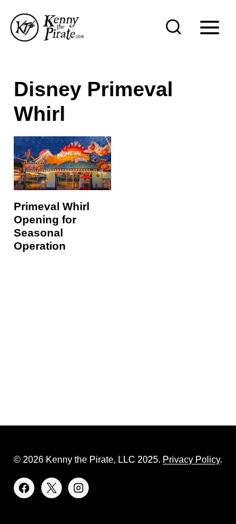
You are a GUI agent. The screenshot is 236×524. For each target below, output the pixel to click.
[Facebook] (24, 488)
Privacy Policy (191, 459)
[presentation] (62, 163)
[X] (51, 488)
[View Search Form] (173, 27)
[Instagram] (78, 488)
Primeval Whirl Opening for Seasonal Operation (51, 225)
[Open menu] (209, 27)
